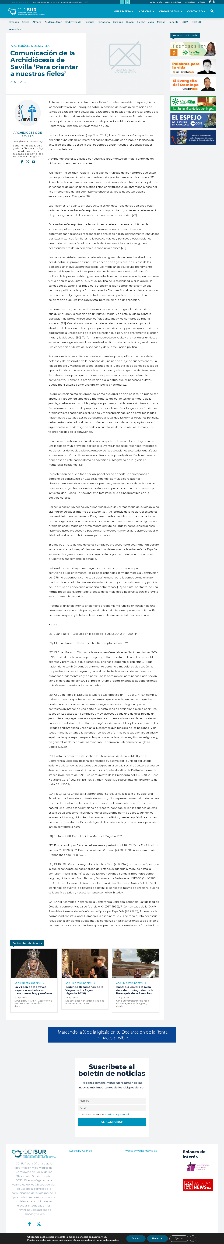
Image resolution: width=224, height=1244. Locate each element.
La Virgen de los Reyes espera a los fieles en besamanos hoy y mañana (33, 990)
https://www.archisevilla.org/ (28, 141)
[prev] (122, 2)
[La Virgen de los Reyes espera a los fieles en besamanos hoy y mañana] (34, 963)
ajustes (114, 1240)
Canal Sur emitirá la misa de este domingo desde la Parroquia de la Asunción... (135, 990)
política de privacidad (118, 1114)
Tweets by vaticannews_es (140, 1150)
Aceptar (136, 1238)
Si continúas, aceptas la (105, 1114)
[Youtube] (33, 161)
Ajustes (179, 1238)
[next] (127, 2)
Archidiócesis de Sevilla (30, 45)
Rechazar (157, 1238)
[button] (212, 11)
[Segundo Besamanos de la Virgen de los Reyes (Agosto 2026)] (85, 963)
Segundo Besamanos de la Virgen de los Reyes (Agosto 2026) (60, 2)
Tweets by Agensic (80, 1150)
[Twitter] (214, 2)
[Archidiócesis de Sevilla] (28, 113)
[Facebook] (210, 2)
